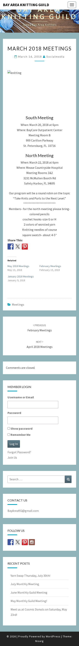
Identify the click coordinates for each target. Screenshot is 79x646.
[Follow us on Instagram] (32, 542)
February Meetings (50, 266)
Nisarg (39, 641)
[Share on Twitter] (18, 246)
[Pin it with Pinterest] (25, 246)
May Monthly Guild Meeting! (29, 601)
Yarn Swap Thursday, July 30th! (30, 575)
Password (14, 413)
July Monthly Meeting (25, 584)
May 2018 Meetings (18, 266)
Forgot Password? (19, 452)
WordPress (53, 636)
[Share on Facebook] (10, 246)
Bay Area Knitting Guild (26, 4)
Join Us (12, 457)
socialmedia (55, 56)
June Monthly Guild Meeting (29, 592)
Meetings (18, 304)
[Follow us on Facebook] (10, 542)
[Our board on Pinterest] (25, 542)
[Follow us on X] (18, 542)
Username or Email (20, 397)
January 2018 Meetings (20, 276)
